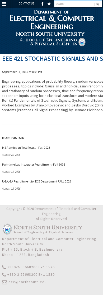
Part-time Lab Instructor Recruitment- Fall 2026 (33, 164)
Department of (51, 19)
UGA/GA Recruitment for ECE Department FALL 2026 (36, 181)
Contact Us (26, 3)
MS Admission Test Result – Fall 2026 (26, 147)
